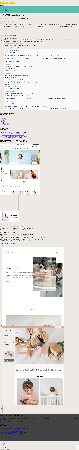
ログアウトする (5, 438)
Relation (4, 122)
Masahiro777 (6, 21)
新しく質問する (5, 10)
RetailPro (4, 118)
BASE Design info (7, 2)
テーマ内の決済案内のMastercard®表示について (12, 136)
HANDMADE (5, 125)
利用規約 (4, 447)
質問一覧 (6, 9)
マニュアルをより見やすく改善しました (11, 133)
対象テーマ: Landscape (9, 18)
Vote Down (1, 29)
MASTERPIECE (5, 124)
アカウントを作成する (7, 437)
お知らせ (4, 444)
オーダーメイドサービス (7, 439)
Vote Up (1, 25)
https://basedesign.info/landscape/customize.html (13, 43)
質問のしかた (5, 443)
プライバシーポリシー (7, 445)
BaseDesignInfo (7, 35)
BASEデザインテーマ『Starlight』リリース (11, 132)
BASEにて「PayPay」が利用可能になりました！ (13, 135)
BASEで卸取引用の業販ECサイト (9, 137)
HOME (3, 442)
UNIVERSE (4, 121)
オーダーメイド (5, 11)
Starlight (4, 117)
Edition (3, 120)
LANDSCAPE (5, 123)
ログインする (5, 436)
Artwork (4, 119)
